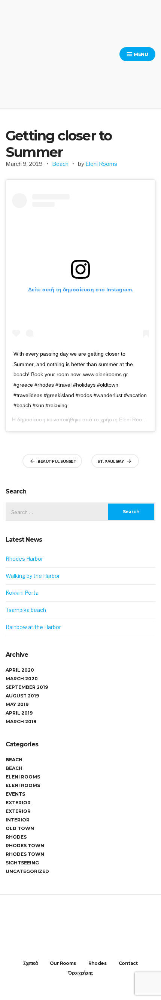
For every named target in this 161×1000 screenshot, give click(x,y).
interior (18, 820)
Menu (140, 54)
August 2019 (22, 696)
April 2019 (19, 713)
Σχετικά (30, 963)
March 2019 (21, 721)
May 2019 (17, 704)
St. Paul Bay (110, 461)
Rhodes (16, 837)
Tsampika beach (26, 610)
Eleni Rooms (101, 164)
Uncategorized (27, 871)
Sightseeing (22, 863)
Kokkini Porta (22, 592)
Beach (60, 164)
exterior (18, 811)
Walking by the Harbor (33, 576)
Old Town (20, 828)
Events (15, 794)
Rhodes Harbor (24, 558)
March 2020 (22, 678)
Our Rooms (63, 963)
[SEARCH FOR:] (80, 511)
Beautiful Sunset (56, 461)
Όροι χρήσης (80, 973)
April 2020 (20, 670)
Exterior (18, 802)
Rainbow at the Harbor (33, 627)
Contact (128, 963)
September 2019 (27, 687)
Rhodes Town (25, 845)
